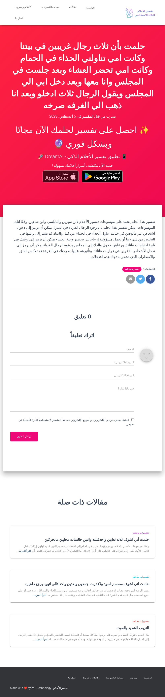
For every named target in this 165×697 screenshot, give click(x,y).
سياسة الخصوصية (50, 7)
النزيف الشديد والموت (133, 627)
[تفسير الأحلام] (140, 13)
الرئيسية (90, 7)
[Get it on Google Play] (102, 176)
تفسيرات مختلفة (132, 269)
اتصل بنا (19, 18)
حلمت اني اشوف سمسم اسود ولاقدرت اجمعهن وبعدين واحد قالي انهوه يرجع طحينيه (87, 583)
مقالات (72, 7)
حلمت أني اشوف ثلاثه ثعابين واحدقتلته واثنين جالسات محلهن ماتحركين (96, 539)
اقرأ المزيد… (24, 550)
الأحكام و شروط (23, 7)
